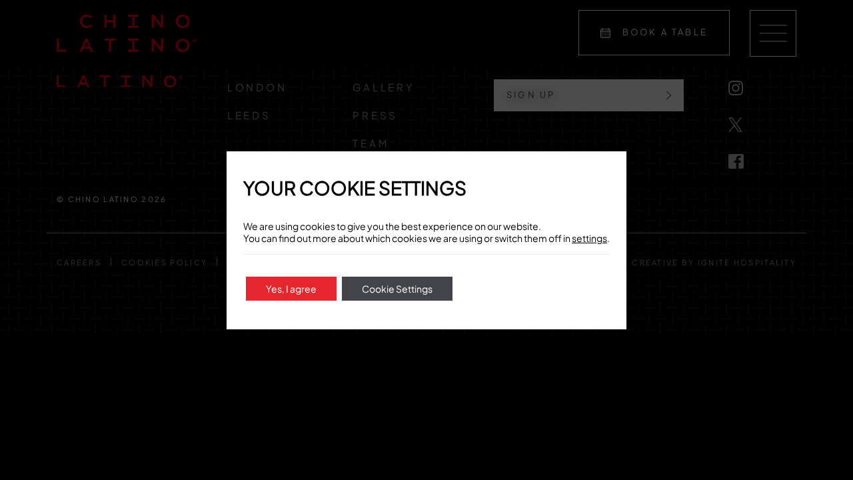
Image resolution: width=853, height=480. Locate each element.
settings (589, 238)
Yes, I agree (291, 289)
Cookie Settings (397, 289)
